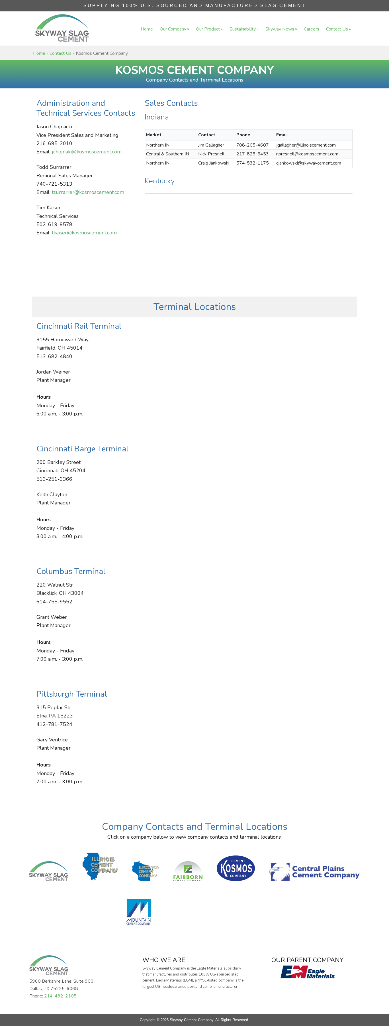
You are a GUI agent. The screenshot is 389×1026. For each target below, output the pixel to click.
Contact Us (60, 53)
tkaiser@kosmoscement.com (84, 232)
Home (39, 53)
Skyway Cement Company (62, 28)
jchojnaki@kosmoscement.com (87, 151)
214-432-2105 (60, 996)
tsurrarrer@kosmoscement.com (88, 192)
